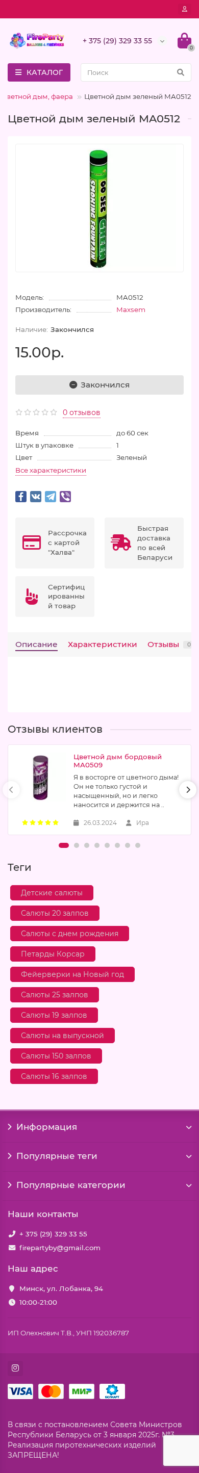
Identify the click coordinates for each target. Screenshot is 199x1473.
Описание (36, 644)
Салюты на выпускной (62, 1035)
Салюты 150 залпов (56, 1056)
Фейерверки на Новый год (72, 974)
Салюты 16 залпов (54, 1076)
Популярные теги (56, 1156)
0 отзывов (82, 412)
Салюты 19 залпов (54, 1015)
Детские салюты (52, 892)
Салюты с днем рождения (69, 933)
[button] (64, 845)
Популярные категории (71, 1185)
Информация (46, 1127)
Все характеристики (50, 470)
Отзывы (169, 644)
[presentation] (11, 789)
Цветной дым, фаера (37, 96)
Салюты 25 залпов (54, 994)
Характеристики (102, 644)
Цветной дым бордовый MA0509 (117, 761)
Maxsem (130, 309)
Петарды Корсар (53, 954)
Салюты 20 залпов (55, 913)
